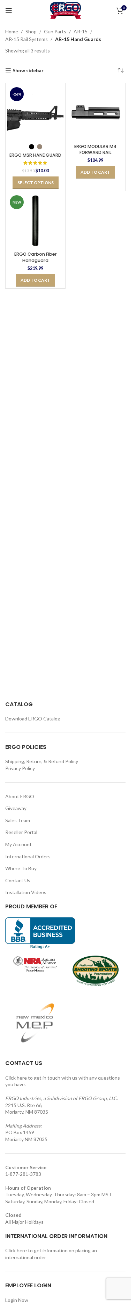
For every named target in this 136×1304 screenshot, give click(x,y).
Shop (31, 31)
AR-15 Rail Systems (26, 39)
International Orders (28, 856)
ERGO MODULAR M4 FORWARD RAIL (95, 149)
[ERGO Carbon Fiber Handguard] (35, 221)
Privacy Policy (20, 768)
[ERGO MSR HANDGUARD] (35, 113)
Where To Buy (21, 868)
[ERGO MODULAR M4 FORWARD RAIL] (95, 113)
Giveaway (16, 808)
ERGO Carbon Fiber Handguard (35, 257)
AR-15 (81, 31)
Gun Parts (55, 31)
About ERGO (19, 796)
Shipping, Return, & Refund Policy (41, 761)
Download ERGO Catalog (32, 718)
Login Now (16, 1300)
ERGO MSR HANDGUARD (35, 155)
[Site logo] (65, 10)
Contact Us (17, 880)
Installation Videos (25, 892)
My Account (18, 844)
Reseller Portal (21, 832)
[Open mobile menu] (9, 10)
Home (11, 31)
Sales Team (17, 820)
